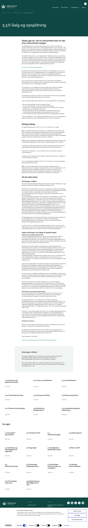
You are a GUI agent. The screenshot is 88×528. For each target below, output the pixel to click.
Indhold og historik (32, 505)
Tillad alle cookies (77, 511)
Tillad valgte (77, 515)
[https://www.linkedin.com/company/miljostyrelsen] (75, 503)
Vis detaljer (66, 525)
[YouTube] (83, 503)
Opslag (8, 12)
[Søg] (85, 4)
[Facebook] (68, 503)
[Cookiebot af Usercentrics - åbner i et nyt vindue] (8, 525)
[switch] (37, 525)
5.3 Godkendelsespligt (16, 12)
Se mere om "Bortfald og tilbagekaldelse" (32, 67)
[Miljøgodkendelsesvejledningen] (9, 6)
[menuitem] (55, 8)
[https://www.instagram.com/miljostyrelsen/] (72, 503)
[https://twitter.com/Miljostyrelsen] (79, 503)
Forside (3, 12)
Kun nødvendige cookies (77, 519)
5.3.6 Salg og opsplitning (28, 12)
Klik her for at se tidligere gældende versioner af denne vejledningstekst (39, 340)
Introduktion (55, 7)
